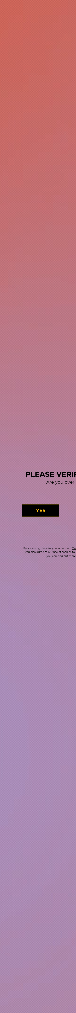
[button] (40, 510)
